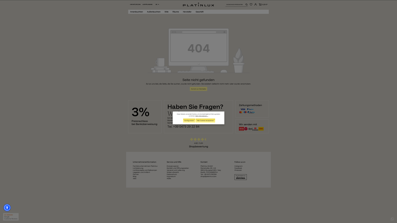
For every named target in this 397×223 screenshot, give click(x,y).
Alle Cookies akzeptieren (205, 121)
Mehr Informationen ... (201, 116)
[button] (7, 208)
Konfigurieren (189, 121)
